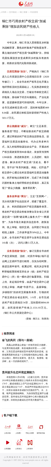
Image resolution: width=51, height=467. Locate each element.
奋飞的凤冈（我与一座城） (18, 340)
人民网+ (18, 433)
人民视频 (7, 449)
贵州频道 (13, 12)
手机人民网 (30, 433)
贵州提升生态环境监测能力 (18, 372)
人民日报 (7, 433)
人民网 (3, 12)
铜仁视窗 (23, 12)
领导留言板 (41, 433)
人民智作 (29, 449)
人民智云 (18, 449)
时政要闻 (34, 12)
